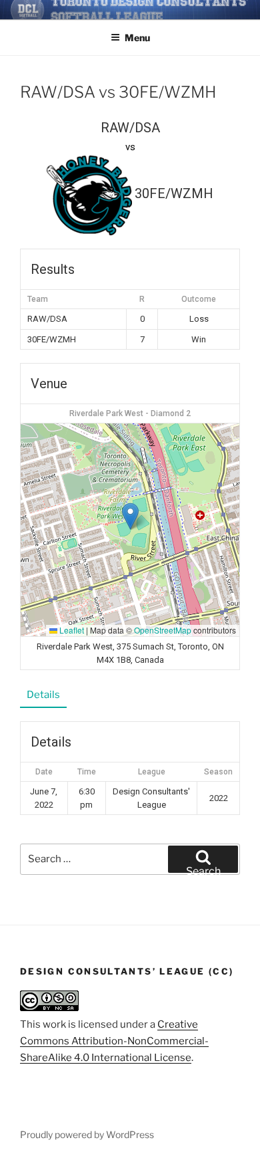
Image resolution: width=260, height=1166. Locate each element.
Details (43, 695)
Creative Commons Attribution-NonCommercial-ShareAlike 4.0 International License (114, 1041)
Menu (137, 37)
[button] (130, 516)
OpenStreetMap (162, 630)
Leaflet (70, 630)
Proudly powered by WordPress (87, 1134)
